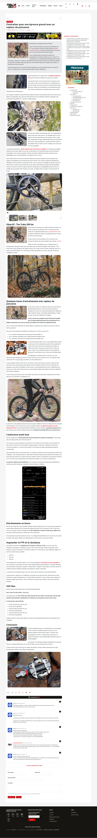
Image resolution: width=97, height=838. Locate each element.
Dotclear (14, 829)
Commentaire (10, 783)
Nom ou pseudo (10, 772)
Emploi (74, 93)
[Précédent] (7, 218)
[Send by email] (26, 692)
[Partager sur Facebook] (12, 692)
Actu (22, 6)
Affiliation (51, 819)
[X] (74, 4)
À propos (51, 812)
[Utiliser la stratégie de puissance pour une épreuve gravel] (60, 18)
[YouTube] (77, 4)
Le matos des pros (74, 102)
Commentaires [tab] (34, 697)
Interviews (72, 114)
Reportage (75, 111)
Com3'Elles (73, 812)
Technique (43, 6)
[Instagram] (70, 4)
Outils (55, 6)
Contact (51, 814)
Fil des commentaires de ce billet (35, 765)
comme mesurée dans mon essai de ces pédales (33, 149)
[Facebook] (66, 4)
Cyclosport (75, 109)
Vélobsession (73, 112)
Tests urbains (75, 100)
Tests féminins (76, 99)
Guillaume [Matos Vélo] (17, 742)
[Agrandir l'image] (34, 192)
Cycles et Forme (75, 814)
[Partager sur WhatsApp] (22, 692)
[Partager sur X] (15, 692)
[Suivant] (61, 218)
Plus (60, 6)
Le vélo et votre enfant (75, 106)
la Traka (59, 241)
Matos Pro (34, 5)
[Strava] (66, 7)
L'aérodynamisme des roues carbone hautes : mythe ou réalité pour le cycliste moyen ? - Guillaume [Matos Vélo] (78, 47)
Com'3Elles (39, 829)
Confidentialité (53, 821)
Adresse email (37, 772)
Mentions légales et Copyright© (51, 829)
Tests (27, 6)
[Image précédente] (8, 192)
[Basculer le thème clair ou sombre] (89, 5)
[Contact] (82, 5)
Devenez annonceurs (54, 817)
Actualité (72, 90)
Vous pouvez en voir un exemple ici (50, 562)
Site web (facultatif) (11, 777)
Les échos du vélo (77, 91)
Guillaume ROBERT (11, 30)
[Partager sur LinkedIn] (19, 692)
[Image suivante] (59, 192)
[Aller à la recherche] (85, 5)
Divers (50, 6)
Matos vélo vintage (74, 115)
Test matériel (75, 96)
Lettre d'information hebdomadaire (34, 813)
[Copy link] (29, 692)
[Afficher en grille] (7, 212)
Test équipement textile (78, 97)
